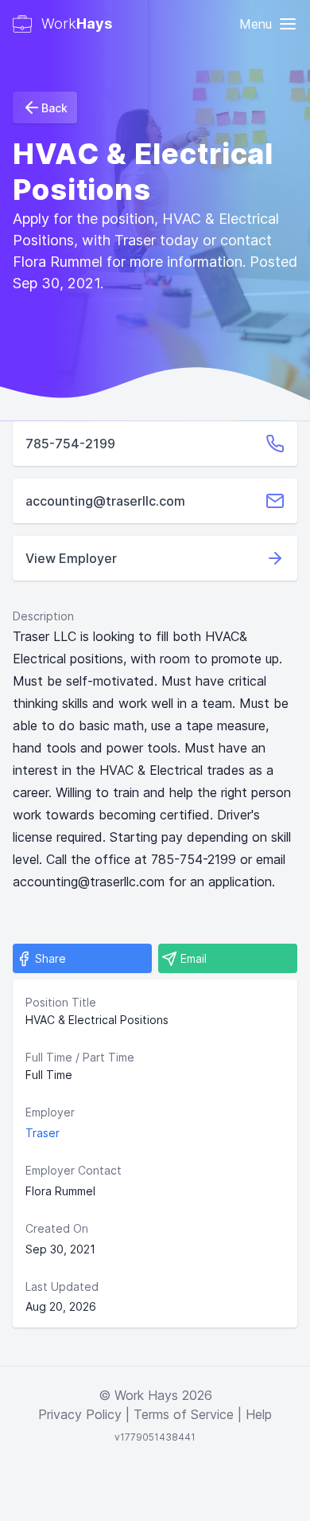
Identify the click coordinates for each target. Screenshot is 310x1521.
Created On (56, 1228)
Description (43, 616)
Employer (50, 1112)
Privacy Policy (80, 1414)
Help (259, 1414)
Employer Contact (73, 1170)
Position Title (60, 1002)
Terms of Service (184, 1414)
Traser (42, 1133)
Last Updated (62, 1286)
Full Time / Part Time (79, 1057)
